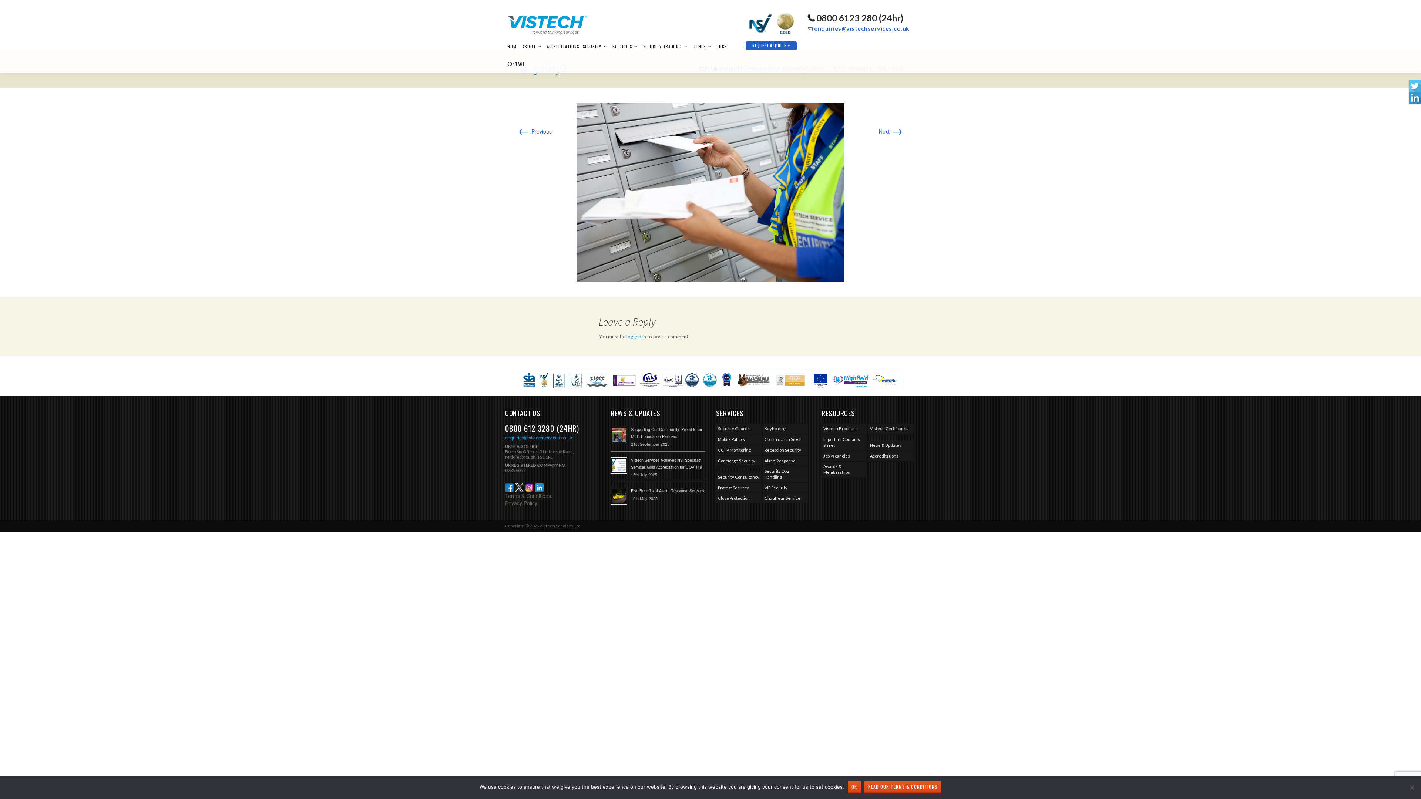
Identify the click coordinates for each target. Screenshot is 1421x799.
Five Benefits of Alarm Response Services (667, 490)
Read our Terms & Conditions (903, 786)
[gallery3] (710, 191)
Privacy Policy (521, 503)
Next (891, 131)
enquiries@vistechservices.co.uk (862, 28)
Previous (535, 131)
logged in (636, 337)
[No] (1411, 787)
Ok (854, 786)
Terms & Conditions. (528, 495)
